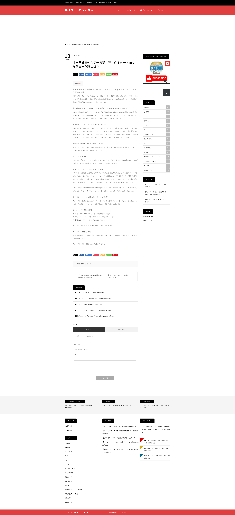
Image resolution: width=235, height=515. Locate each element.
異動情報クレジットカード (156, 157)
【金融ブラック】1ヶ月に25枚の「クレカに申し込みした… (157, 457)
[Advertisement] (117, 28)
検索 (167, 92)
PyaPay (156, 107)
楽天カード (156, 143)
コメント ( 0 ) (89, 329)
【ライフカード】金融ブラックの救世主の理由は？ (89, 293)
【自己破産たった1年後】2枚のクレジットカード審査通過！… (157, 449)
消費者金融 (156, 148)
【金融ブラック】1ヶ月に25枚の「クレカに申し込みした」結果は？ (94, 316)
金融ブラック (156, 170)
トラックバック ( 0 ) (121, 329)
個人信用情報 (156, 139)
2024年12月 (146, 220)
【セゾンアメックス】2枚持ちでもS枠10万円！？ (89, 304)
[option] (82, 404)
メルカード (156, 125)
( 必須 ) (77, 344)
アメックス (156, 116)
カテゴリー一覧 (130, 10)
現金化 (156, 152)
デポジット (156, 121)
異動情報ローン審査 (156, 161)
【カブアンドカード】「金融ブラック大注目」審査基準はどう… (156, 442)
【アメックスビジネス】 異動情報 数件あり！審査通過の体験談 (93, 298)
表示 (80, 83)
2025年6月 (146, 216)
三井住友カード (156, 134)
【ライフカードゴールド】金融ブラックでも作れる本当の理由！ (93, 310)
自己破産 (156, 166)
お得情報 (156, 112)
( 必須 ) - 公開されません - (82, 349)
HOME (118, 10)
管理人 (82, 264)
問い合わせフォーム (146, 10)
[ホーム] (65, 44)
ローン (156, 130)
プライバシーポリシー (163, 10)
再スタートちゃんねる (79, 10)
